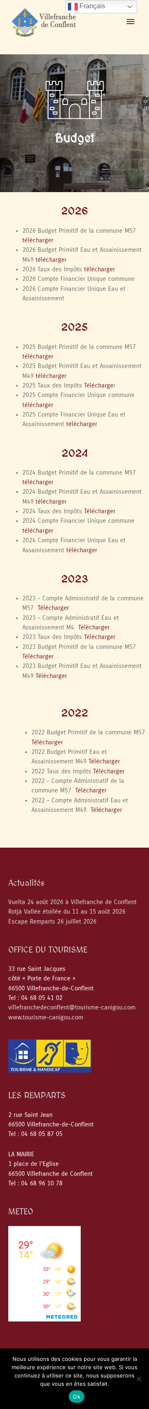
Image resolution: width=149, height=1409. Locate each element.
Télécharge (98, 385)
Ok (76, 1396)
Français (91, 6)
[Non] (139, 1379)
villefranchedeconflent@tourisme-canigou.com (71, 1007)
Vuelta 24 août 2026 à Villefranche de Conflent (72, 902)
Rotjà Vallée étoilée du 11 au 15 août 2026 (66, 911)
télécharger (37, 240)
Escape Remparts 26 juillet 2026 (52, 921)
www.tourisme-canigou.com (45, 1017)
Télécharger (99, 511)
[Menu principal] (130, 22)
